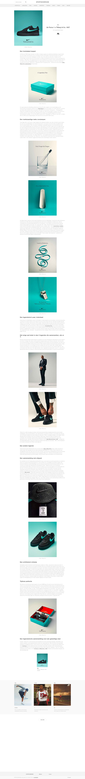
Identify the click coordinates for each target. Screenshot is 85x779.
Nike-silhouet (40, 108)
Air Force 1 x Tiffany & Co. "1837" (41, 648)
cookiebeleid (36, 777)
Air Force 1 (25, 645)
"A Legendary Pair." (49, 325)
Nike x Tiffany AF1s (47, 448)
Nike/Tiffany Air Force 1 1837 (52, 439)
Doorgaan (69, 777)
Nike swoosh (27, 472)
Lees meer (42, 719)
